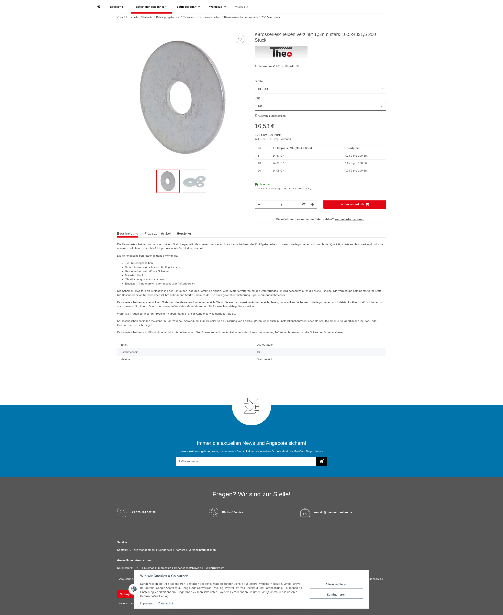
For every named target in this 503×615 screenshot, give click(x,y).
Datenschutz (166, 603)
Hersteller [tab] (184, 233)
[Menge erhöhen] (312, 204)
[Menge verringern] (259, 204)
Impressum (147, 603)
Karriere (180, 549)
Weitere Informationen (349, 219)
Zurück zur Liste (129, 17)
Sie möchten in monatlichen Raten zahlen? (320, 219)
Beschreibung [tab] (127, 233)
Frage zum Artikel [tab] (158, 233)
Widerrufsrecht (215, 567)
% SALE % (241, 6)
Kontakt (122, 549)
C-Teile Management (142, 549)
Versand (286, 138)
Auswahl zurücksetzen (271, 115)
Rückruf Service (232, 512)
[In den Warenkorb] (120, 29)
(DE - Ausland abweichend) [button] (296, 188)
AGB (139, 567)
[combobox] (320, 89)
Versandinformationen (202, 549)
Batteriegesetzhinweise (189, 567)
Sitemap (149, 567)
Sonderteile (165, 549)
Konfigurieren (336, 594)
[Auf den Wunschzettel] (240, 39)
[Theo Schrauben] (99, 7)
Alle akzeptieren (336, 584)
